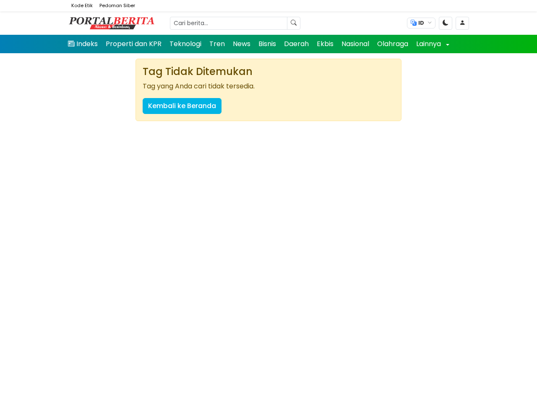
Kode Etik (82, 5)
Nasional (355, 44)
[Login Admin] (462, 23)
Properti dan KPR (134, 44)
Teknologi (185, 44)
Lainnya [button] (429, 44)
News (241, 44)
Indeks (87, 44)
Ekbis (325, 44)
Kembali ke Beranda (182, 106)
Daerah (296, 44)
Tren (217, 44)
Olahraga (392, 44)
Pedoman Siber (117, 5)
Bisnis (267, 44)
